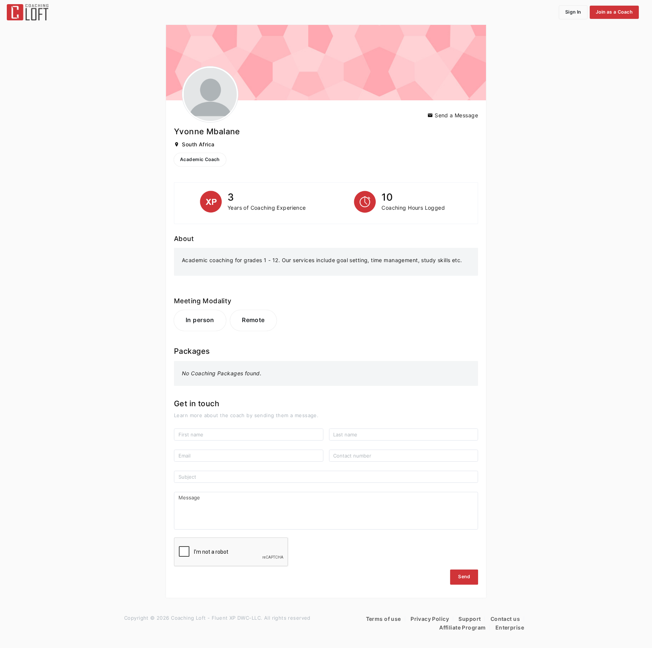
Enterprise (509, 627)
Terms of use (383, 619)
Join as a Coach (614, 12)
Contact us (505, 619)
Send (464, 576)
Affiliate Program (462, 627)
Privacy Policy (430, 619)
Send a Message (455, 115)
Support (469, 619)
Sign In (573, 12)
